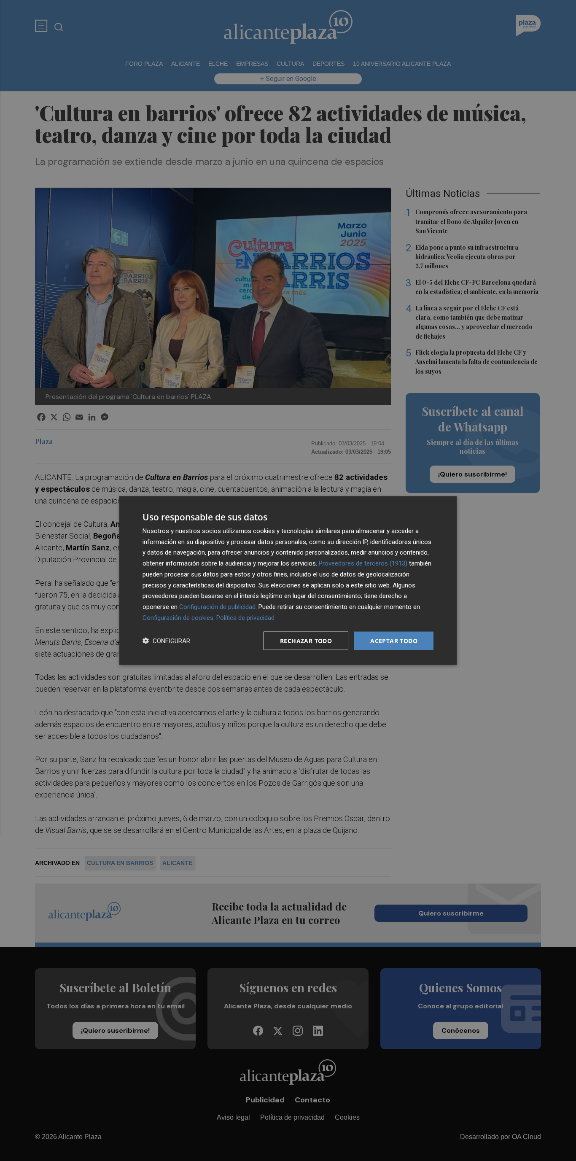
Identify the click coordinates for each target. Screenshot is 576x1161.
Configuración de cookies (178, 617)
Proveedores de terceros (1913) (363, 563)
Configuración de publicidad (217, 607)
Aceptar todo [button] (393, 640)
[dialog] (288, 580)
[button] (166, 641)
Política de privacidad (245, 617)
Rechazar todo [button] (306, 640)
